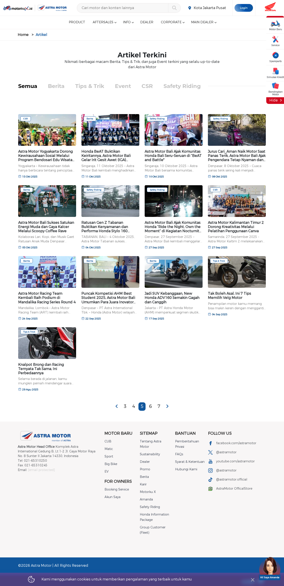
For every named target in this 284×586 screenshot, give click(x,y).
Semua (27, 86)
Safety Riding (182, 86)
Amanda (146, 499)
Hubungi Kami (186, 469)
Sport (109, 456)
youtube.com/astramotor (235, 461)
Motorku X (148, 492)
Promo (145, 469)
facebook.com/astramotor (236, 443)
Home (23, 34)
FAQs (179, 454)
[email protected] (41, 470)
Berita (56, 86)
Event (123, 86)
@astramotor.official (231, 479)
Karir (143, 484)
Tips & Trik (89, 86)
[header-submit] (174, 8)
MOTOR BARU (118, 433)
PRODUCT (77, 22)
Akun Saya (112, 497)
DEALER (146, 22)
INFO (127, 22)
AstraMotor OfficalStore (234, 489)
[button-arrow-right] (167, 406)
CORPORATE (171, 22)
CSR (147, 86)
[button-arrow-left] (117, 406)
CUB (108, 441)
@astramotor (226, 452)
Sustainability (150, 454)
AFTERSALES (103, 22)
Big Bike (111, 464)
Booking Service (117, 489)
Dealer (145, 462)
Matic (109, 449)
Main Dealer (202, 22)
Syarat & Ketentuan (190, 462)
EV (106, 471)
